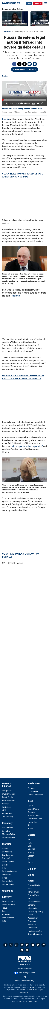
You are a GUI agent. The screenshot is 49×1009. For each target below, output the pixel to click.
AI (29, 825)
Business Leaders (9, 871)
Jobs (30, 889)
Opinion (32, 868)
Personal (31, 788)
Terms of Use (33, 892)
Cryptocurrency (8, 855)
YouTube (22, 945)
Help (24, 977)
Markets (6, 843)
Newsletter (43, 945)
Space (30, 828)
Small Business (8, 837)
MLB (30, 846)
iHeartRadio (27, 950)
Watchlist (7, 890)
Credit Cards (7, 797)
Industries (6, 875)
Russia (5, 119)
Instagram (16, 945)
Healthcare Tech (35, 819)
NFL (29, 839)
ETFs (4, 868)
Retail (4, 878)
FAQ (29, 898)
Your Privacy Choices (27, 973)
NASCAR (31, 849)
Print (29, 64)
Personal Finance (7, 784)
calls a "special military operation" (26, 446)
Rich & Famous (8, 905)
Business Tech (34, 815)
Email (35, 64)
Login (29, 3)
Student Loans (8, 794)
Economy (7, 823)
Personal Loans (8, 800)
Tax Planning (7, 817)
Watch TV (37, 3)
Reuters (5, 76)
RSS (38, 945)
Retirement (7, 813)
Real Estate (34, 783)
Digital (30, 806)
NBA (30, 843)
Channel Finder (34, 885)
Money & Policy (8, 834)
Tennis (30, 862)
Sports (31, 834)
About (31, 880)
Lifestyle (7, 896)
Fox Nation (32, 928)
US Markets (7, 852)
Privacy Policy (33, 895)
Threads (24, 64)
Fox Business (11, 3)
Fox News (32, 924)
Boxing (31, 853)
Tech (30, 801)
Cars (4, 911)
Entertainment (8, 901)
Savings (5, 804)
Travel (4, 908)
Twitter (19, 64)
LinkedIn (32, 945)
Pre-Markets (7, 881)
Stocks (5, 848)
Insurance (6, 807)
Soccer (31, 856)
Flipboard (27, 945)
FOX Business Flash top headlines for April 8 (22, 109)
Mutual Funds (8, 884)
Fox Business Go (35, 931)
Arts (4, 921)
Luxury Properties (35, 795)
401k (4, 810)
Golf (29, 859)
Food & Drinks (8, 918)
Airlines (7, 31)
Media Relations (35, 902)
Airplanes (6, 914)
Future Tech (33, 822)
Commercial (33, 791)
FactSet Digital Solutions (28, 990)
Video (31, 874)
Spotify (22, 950)
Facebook (14, 64)
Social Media (33, 809)
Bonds (5, 865)
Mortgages (7, 791)
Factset (32, 987)
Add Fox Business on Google (25, 69)
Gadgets (31, 812)
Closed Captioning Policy (24, 981)
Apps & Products (35, 934)
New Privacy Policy (25, 969)
